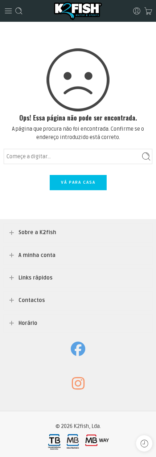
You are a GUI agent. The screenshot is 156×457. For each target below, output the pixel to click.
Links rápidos (36, 278)
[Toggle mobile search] (19, 11)
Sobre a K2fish (37, 232)
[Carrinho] (148, 11)
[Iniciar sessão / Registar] (136, 11)
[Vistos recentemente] (144, 443)
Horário (28, 323)
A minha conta (37, 255)
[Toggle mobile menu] (8, 11)
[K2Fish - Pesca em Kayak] (78, 11)
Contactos (32, 300)
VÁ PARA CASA (78, 182)
